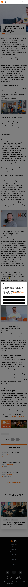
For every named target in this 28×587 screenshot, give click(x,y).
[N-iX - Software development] (3, 2)
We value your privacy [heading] (9, 283)
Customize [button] (14, 300)
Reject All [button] (14, 303)
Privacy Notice (21, 292)
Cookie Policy (13, 292)
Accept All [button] (14, 297)
